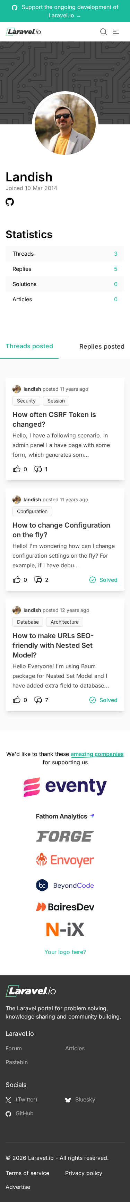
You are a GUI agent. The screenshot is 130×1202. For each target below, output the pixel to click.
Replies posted (101, 346)
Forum (14, 1048)
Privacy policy (83, 1173)
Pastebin (17, 1062)
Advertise (18, 1186)
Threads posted (29, 346)
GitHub (24, 1113)
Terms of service (27, 1173)
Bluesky (84, 1099)
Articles (75, 1048)
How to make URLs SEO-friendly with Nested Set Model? (53, 645)
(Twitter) (25, 1099)
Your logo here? (65, 951)
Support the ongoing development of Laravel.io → (69, 11)
